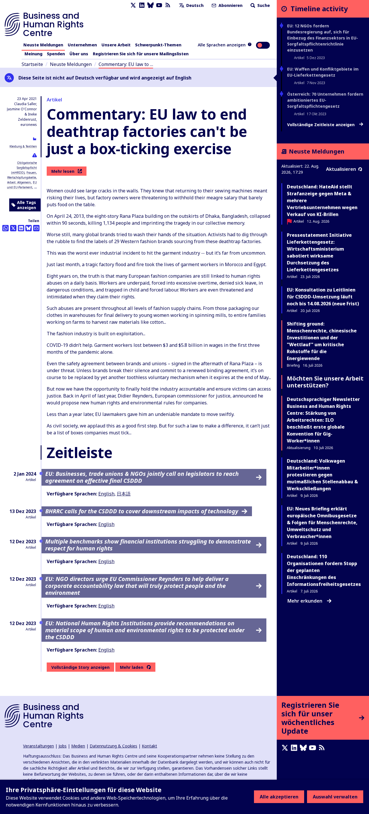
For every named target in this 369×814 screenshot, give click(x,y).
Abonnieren (229, 5)
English (106, 494)
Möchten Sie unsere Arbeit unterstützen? (325, 381)
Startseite (32, 64)
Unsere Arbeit (116, 45)
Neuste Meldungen (43, 45)
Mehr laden (131, 667)
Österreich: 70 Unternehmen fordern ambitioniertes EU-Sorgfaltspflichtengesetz (325, 100)
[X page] (133, 5)
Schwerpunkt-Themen (158, 45)
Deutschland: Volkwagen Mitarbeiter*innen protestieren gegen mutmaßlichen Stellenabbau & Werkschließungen (322, 475)
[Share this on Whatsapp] (5, 228)
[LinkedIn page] (141, 5)
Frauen (31, 173)
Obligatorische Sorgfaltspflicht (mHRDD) (24, 168)
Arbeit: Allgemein (19, 182)
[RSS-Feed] (167, 5)
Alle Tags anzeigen (26, 205)
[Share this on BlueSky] (28, 228)
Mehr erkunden (304, 601)
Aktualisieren (341, 169)
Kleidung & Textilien (23, 146)
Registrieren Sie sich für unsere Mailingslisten (141, 53)
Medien (78, 746)
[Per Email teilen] (36, 228)
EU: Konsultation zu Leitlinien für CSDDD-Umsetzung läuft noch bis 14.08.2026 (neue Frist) (323, 297)
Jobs (63, 746)
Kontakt (149, 746)
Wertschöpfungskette (21, 177)
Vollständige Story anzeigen (80, 667)
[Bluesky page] (150, 5)
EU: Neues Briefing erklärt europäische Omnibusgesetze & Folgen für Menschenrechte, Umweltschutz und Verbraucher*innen (322, 522)
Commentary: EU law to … (126, 64)
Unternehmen (82, 45)
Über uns (78, 53)
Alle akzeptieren (279, 797)
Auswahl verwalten (335, 797)
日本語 (124, 494)
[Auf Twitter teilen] (13, 228)
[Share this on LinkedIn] (21, 228)
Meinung (33, 53)
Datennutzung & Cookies (113, 746)
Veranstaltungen (38, 746)
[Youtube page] (159, 5)
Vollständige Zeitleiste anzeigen (321, 124)
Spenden (56, 53)
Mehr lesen (62, 171)
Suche (263, 5)
